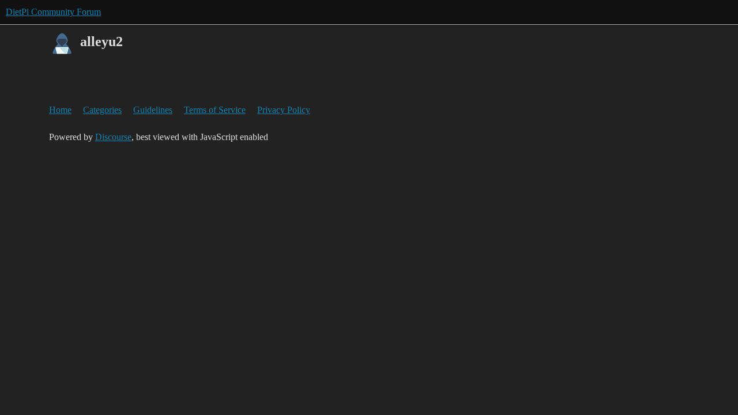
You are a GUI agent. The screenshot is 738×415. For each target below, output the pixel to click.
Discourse (113, 137)
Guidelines (152, 110)
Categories (102, 110)
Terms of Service (215, 110)
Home (60, 110)
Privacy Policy (283, 110)
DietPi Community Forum (53, 12)
